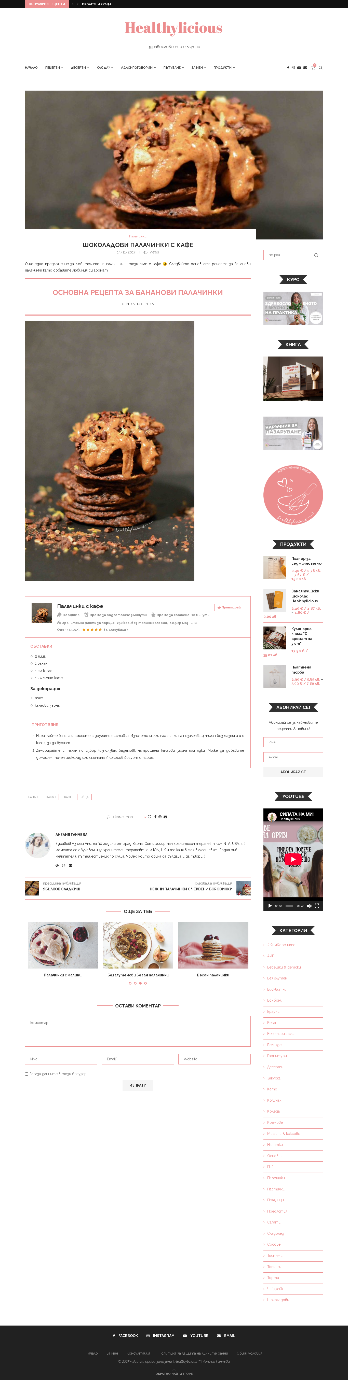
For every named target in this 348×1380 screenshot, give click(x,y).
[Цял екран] (316, 905)
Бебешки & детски (284, 967)
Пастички (276, 1189)
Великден (275, 1045)
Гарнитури (277, 1056)
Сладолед (275, 1233)
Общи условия (249, 1353)
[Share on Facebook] (155, 817)
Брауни (273, 1011)
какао (51, 797)
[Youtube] (299, 67)
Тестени (275, 1256)
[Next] (78, 4)
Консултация (138, 1353)
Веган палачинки (213, 975)
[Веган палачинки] (213, 945)
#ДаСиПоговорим (137, 67)
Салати (273, 1222)
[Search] (320, 67)
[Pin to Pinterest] (160, 817)
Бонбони (274, 1000)
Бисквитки (276, 989)
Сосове (273, 1244)
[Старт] (270, 905)
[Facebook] (288, 67)
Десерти (78, 67)
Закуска (273, 1078)
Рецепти (52, 67)
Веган (272, 1023)
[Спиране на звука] (309, 905)
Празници (275, 1200)
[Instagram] (293, 67)
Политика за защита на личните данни (193, 1353)
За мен (197, 67)
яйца (84, 797)
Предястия (277, 1211)
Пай (270, 1167)
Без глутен (277, 978)
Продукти (223, 67)
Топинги (274, 1267)
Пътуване (172, 67)
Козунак (274, 1100)
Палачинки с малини (63, 975)
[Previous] (73, 4)
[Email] (305, 67)
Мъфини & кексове (283, 1134)
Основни (275, 1156)
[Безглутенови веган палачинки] (138, 945)
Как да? (103, 67)
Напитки (275, 1145)
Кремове (275, 1122)
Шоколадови (278, 1300)
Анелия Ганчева (71, 835)
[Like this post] (149, 817)
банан (33, 797)
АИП (271, 956)
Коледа (273, 1111)
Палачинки (276, 1178)
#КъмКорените (281, 945)
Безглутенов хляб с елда (104, 4)
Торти (273, 1278)
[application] (293, 859)
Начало (31, 67)
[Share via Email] (165, 817)
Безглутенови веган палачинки (138, 975)
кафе (68, 797)
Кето (272, 1089)
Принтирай (231, 607)
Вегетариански (281, 1034)
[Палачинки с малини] (63, 945)
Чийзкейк (275, 1289)
